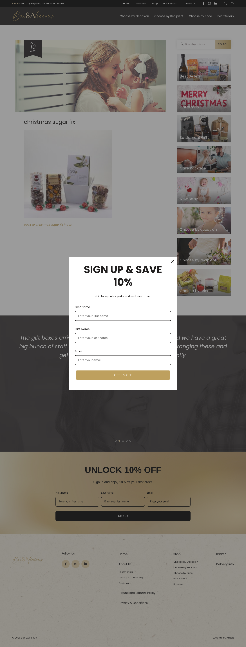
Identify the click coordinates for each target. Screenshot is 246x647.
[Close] (172, 261)
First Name (82, 307)
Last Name (82, 329)
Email (78, 351)
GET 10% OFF (123, 375)
